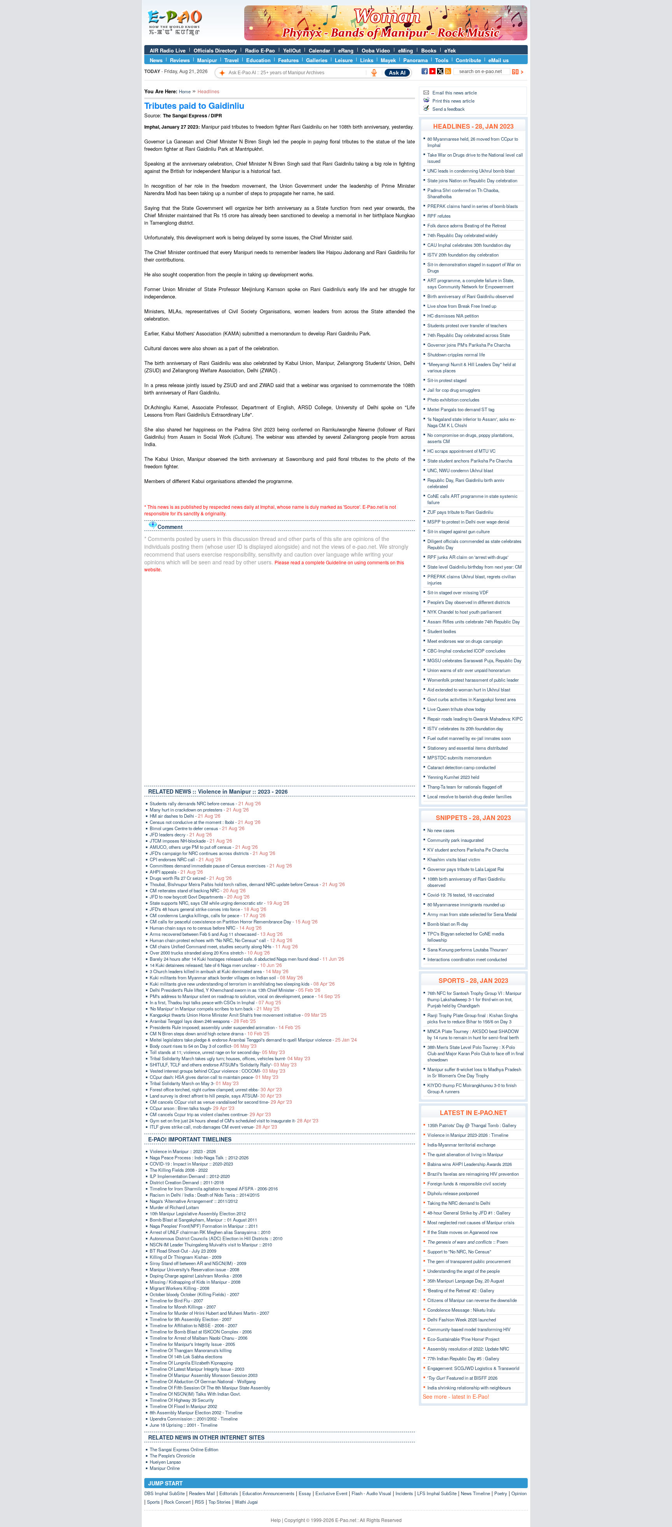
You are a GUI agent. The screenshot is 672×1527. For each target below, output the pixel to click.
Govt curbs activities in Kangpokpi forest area (471, 699)
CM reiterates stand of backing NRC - (198, 890)
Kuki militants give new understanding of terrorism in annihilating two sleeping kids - (242, 984)
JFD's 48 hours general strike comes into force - (208, 909)
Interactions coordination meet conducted (467, 959)
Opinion (519, 1493)
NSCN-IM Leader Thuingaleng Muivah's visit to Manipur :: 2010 (211, 1244)
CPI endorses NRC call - (185, 859)
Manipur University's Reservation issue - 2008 (194, 1269)
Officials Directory (215, 50)
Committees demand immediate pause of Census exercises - (221, 865)
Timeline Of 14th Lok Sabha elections (186, 1356)
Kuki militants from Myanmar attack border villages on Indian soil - (226, 977)
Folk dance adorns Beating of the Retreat (466, 225)
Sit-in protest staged (446, 380)
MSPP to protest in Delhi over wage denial (468, 521)
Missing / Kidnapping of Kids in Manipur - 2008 (195, 1282)
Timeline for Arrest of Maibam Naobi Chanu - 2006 (198, 1338)
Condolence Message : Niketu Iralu (461, 1310)
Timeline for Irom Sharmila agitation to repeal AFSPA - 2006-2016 (214, 1188)
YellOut (292, 50)
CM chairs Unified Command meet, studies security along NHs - (224, 946)
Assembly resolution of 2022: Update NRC (468, 1349)
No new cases (441, 830)
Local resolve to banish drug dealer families (469, 796)
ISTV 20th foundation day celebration (463, 254)
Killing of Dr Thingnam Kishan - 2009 (185, 1257)
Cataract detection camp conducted (461, 767)
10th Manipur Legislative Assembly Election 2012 (198, 1213)
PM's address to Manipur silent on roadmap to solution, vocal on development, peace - (245, 996)
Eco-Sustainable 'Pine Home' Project (463, 1339)
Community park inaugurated (455, 840)
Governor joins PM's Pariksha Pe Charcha (468, 345)
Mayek (388, 60)
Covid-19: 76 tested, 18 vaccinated (460, 895)
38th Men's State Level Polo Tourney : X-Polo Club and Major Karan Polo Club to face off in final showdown (475, 1053)
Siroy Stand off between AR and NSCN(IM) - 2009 (198, 1263)
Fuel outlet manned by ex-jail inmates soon (469, 738)
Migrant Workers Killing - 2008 (179, 1288)
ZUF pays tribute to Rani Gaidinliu (460, 512)
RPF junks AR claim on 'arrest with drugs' (467, 557)
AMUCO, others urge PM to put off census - (204, 847)
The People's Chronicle (172, 1455)
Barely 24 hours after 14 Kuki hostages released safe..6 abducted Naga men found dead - (247, 959)
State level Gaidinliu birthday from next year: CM (474, 567)
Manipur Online (165, 1468)
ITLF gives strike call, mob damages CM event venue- (213, 1127)
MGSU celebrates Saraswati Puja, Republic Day (474, 660)
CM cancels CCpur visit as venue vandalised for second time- (221, 1102)
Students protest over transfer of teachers (467, 325)
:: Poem (467, 1242)
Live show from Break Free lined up (461, 306)
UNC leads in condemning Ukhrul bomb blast (470, 171)
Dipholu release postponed (453, 1193)
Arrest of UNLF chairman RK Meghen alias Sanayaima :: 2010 (210, 1232)
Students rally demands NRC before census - (205, 803)
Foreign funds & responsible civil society (466, 1183)
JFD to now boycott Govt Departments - (200, 897)
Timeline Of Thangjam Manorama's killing (190, 1350)
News (156, 60)
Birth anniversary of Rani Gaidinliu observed (470, 296)
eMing (405, 50)
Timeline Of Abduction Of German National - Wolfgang (203, 1381)
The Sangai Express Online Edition (184, 1449)
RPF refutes (439, 216)
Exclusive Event (331, 1493)
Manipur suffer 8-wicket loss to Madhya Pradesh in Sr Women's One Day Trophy (474, 1072)
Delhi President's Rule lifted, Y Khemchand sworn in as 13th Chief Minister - (235, 990)
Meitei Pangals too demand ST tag (460, 409)
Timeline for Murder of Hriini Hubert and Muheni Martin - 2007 (209, 1313)
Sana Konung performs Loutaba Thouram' (467, 949)
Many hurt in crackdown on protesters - (199, 809)
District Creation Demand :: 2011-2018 (187, 1182)
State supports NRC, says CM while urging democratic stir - (219, 903)
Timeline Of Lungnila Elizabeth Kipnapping (191, 1362)
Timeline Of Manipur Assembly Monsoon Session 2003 (203, 1375)
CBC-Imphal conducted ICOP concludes (466, 650)
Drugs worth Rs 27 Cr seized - (191, 878)
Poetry (500, 1493)
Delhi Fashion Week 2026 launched (461, 1319)
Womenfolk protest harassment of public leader (473, 680)
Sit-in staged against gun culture (458, 531)
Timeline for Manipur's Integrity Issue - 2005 (192, 1344)
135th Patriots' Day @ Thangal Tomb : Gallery (471, 1125)
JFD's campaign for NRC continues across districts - (212, 853)
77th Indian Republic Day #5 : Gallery (463, 1358)
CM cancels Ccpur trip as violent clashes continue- (210, 1114)
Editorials (228, 1493)
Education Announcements (268, 1493)
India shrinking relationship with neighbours (469, 1387)
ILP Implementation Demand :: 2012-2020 (190, 1176)
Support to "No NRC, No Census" (459, 1251)
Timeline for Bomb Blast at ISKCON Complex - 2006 (201, 1331)
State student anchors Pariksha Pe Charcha (469, 460)
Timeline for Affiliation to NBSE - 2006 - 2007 (193, 1325)
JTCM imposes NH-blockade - (191, 841)
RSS (199, 1502)
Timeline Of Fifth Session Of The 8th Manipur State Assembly (210, 1387)
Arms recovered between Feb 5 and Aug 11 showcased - (216, 934)
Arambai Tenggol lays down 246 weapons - (203, 1021)
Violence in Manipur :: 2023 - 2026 (183, 1151)
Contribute (468, 60)
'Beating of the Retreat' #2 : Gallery (460, 1290)
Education (258, 60)
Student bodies (441, 631)
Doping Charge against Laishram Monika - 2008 (196, 1275)
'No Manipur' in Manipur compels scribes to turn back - (215, 1008)
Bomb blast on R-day (447, 924)
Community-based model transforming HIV (469, 1329)
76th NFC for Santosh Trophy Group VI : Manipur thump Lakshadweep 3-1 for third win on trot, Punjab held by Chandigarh (474, 999)
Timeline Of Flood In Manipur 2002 (183, 1406)
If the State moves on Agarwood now (462, 1232)
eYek (450, 50)
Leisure (344, 60)
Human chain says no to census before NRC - (206, 928)
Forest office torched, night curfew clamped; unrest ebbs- (216, 1089)
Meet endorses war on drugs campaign (464, 641)
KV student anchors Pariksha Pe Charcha (467, 849)
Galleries (316, 60)
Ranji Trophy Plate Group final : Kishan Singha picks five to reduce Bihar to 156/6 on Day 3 (472, 1018)
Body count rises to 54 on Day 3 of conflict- (203, 1046)
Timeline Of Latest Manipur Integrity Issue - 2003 (197, 1369)
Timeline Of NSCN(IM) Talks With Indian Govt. (195, 1394)
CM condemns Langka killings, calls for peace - (208, 915)
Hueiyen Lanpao (165, 1462)
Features (288, 60)
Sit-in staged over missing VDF (457, 592)
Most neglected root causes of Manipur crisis (470, 1222)
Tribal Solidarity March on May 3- (194, 1083)
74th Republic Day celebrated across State (468, 335)
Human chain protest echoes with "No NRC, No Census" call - (221, 940)
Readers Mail (202, 1493)
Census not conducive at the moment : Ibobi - (205, 822)
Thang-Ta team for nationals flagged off (464, 787)
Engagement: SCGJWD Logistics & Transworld (473, 1368)
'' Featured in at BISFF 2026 (462, 1378)
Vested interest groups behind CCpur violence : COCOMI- (217, 1071)
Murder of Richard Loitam (174, 1207)
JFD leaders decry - (181, 834)
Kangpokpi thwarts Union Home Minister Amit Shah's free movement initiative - (238, 1015)
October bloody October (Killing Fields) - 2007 (194, 1294)
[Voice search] (374, 73)
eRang (346, 50)
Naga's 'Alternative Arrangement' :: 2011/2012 (194, 1201)
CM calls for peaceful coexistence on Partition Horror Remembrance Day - (234, 921)
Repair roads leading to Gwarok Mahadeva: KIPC (475, 719)
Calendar (319, 50)
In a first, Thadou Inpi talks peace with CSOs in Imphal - (215, 1002)
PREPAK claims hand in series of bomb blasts (472, 206)
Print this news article (453, 101)
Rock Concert (177, 1502)
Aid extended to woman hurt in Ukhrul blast (468, 689)
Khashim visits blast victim (453, 859)
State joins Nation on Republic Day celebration (472, 180)
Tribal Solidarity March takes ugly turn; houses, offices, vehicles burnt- (230, 1058)
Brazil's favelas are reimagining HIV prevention (473, 1174)
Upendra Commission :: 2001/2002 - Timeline (194, 1418)
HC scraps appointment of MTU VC (461, 451)
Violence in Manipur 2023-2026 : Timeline (467, 1135)
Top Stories (219, 1502)
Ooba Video (376, 50)
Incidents (404, 1493)
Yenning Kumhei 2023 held (453, 777)
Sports (153, 1502)
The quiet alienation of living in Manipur (465, 1154)
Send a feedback (448, 109)
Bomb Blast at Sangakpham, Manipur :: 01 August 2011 (203, 1219)
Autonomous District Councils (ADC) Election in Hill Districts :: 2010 (216, 1238)
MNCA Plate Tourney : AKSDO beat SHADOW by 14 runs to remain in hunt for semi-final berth (473, 1034)
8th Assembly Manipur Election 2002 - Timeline (196, 1412)
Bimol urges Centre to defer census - (197, 828)
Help (276, 1520)
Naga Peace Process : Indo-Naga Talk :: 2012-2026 (199, 1157)
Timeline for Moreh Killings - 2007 (183, 1307)
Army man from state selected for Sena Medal (472, 914)
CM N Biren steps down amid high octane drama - (210, 1033)
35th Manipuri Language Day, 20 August (465, 1280)
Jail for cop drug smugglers (453, 390)
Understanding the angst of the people (463, 1271)
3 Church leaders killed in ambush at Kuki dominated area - (219, 971)
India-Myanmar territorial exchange (461, 1144)
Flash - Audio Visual (371, 1493)
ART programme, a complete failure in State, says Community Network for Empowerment (470, 283)
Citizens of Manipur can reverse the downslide (472, 1300)
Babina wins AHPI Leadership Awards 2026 (469, 1164)
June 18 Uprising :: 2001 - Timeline (183, 1425)
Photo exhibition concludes (453, 399)
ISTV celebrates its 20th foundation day (465, 728)
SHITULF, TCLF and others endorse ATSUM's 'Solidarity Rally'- (223, 1064)
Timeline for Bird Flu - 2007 (176, 1300)
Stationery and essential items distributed (467, 748)
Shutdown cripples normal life (456, 354)
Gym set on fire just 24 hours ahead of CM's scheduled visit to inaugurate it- (234, 1120)
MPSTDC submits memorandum (459, 757)
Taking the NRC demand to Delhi (458, 1203)
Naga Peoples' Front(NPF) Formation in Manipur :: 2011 (204, 1226)
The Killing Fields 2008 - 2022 (179, 1170)
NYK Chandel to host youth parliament (464, 612)
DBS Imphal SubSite (164, 1493)
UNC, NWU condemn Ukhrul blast (460, 470)
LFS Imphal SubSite (437, 1493)
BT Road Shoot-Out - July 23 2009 (183, 1251)
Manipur (207, 60)
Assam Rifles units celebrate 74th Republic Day (473, 621)
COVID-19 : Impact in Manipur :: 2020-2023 (191, 1164)
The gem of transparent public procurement (469, 1261)
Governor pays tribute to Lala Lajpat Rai (465, 869)
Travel (231, 60)
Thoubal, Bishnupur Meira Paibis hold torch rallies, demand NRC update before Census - (247, 884)
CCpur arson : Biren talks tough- (192, 1108)
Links (366, 60)
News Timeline (475, 1493)
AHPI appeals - (176, 872)
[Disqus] (279, 677)
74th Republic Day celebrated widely (462, 235)
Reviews (180, 60)
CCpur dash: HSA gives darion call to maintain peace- (214, 1077)
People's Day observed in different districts (468, 602)
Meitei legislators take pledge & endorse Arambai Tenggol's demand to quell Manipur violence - (253, 1040)
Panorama (415, 60)
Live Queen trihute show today (456, 709)
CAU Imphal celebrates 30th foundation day (469, 245)
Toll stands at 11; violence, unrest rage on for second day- (217, 1052)
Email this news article (454, 92)
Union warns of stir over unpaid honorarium (469, 670)
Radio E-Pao (260, 50)
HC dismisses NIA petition (453, 315)
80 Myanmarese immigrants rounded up (466, 904)
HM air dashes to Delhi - (185, 816)
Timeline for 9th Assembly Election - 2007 (190, 1319)
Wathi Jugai (246, 1502)
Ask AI (397, 73)
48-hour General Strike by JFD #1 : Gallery (469, 1212)
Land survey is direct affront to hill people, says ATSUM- (216, 1095)
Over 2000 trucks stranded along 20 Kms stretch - (210, 952)
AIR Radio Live (168, 50)
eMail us (498, 60)
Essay (305, 1493)
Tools (441, 60)
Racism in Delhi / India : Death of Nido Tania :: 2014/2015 (204, 1195)
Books (428, 50)
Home (185, 91)
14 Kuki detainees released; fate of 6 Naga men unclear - (216, 965)
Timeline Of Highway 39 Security (182, 1400)
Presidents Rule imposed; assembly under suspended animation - (225, 1027)
